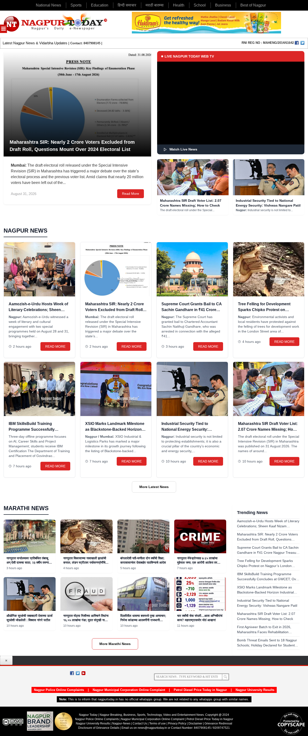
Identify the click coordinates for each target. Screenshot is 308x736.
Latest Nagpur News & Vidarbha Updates (35, 43)
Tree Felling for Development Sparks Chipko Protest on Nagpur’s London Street (264, 310)
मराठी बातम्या (155, 5)
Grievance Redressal (218, 723)
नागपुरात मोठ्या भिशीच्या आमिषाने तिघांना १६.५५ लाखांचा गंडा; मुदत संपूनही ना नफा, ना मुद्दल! (86, 620)
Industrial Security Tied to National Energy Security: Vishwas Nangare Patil (184, 429)
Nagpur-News (121, 723)
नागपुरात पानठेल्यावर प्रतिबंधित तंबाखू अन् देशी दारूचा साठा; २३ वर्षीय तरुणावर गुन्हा (29, 562)
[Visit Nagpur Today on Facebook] (297, 43)
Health (178, 5)
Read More (130, 193)
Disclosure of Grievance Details (98, 727)
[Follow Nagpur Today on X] (78, 673)
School (200, 5)
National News (48, 5)
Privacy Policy (177, 723)
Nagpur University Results (255, 690)
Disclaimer (195, 723)
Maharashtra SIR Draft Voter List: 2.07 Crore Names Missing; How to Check (268, 429)
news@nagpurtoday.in (152, 727)
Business (223, 5)
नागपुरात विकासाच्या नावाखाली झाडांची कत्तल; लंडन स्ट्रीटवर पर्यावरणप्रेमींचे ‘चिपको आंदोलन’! (84, 562)
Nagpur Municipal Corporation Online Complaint (129, 690)
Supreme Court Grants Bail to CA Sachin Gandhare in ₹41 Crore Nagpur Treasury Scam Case (191, 310)
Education (99, 5)
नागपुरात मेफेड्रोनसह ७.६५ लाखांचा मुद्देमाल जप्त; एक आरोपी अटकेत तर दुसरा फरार (197, 562)
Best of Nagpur (253, 5)
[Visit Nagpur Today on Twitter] (302, 43)
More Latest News (154, 487)
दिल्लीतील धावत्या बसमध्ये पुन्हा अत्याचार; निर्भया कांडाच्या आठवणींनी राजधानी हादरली (143, 620)
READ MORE (55, 346)
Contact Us (140, 723)
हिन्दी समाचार (127, 5)
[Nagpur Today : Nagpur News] (56, 24)
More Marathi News (115, 644)
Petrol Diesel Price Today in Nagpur (200, 690)
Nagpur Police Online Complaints (59, 690)
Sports (76, 5)
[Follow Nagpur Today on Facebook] (72, 673)
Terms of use (157, 723)
